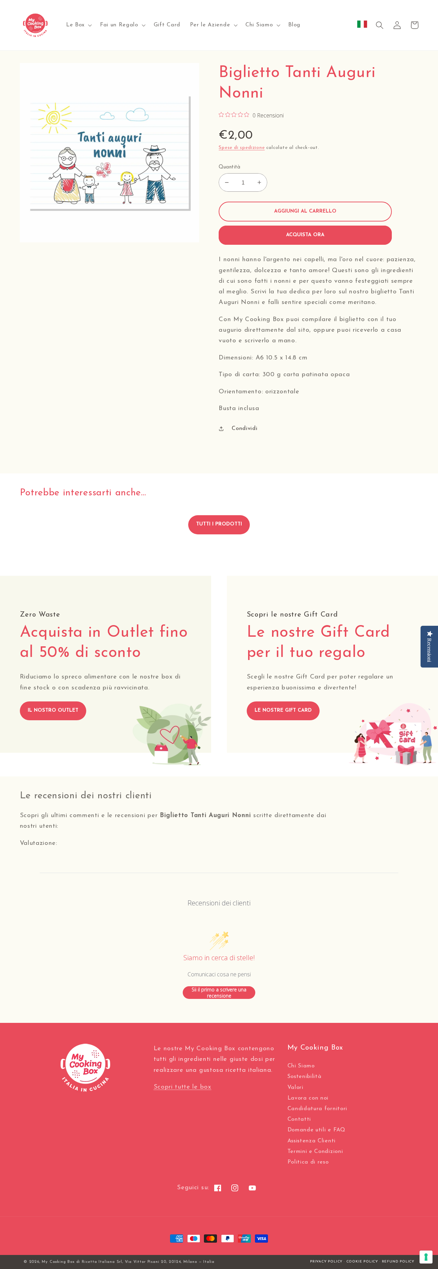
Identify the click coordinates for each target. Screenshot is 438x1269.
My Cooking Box (58, 1262)
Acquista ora (305, 235)
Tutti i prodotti (219, 524)
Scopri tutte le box (182, 1087)
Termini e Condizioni (315, 1151)
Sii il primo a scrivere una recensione (219, 992)
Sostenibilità (304, 1076)
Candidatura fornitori (317, 1109)
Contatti (299, 1119)
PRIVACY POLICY (326, 1262)
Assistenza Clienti (311, 1141)
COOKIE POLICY (362, 1262)
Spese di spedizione (242, 147)
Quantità (230, 167)
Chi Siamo (301, 1066)
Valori (295, 1087)
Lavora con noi (308, 1098)
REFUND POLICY (398, 1262)
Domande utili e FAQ (316, 1130)
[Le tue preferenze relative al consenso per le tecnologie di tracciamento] (426, 1257)
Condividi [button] (244, 428)
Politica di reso (308, 1162)
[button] (78, 25)
